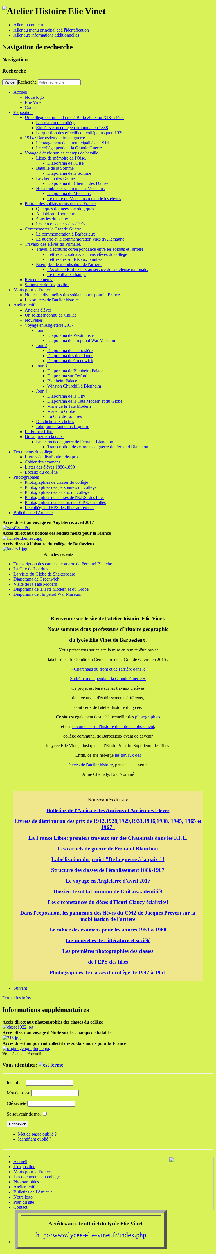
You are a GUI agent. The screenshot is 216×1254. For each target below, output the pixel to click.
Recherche (27, 82)
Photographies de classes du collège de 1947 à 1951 (108, 972)
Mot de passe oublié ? (37, 1134)
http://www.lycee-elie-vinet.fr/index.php (91, 1235)
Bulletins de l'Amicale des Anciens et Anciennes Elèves (107, 810)
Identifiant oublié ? (34, 1139)
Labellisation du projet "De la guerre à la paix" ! (107, 859)
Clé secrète (16, 1103)
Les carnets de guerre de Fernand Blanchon (108, 849)
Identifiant (16, 1082)
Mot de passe (18, 1092)
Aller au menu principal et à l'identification (51, 30)
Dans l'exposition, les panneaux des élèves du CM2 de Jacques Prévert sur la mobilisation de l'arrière (107, 916)
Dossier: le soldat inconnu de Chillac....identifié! (107, 891)
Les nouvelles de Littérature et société (108, 940)
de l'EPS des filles (108, 962)
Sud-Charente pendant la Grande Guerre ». (108, 678)
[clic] (51, 1065)
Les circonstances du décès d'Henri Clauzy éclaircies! (108, 902)
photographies (147, 717)
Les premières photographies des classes (107, 951)
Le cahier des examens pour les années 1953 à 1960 (107, 930)
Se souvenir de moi (24, 1114)
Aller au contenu (28, 25)
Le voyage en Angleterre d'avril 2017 (108, 881)
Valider (9, 82)
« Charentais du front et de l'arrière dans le (108, 669)
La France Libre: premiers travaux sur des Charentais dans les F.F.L (107, 838)
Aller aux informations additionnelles (46, 35)
